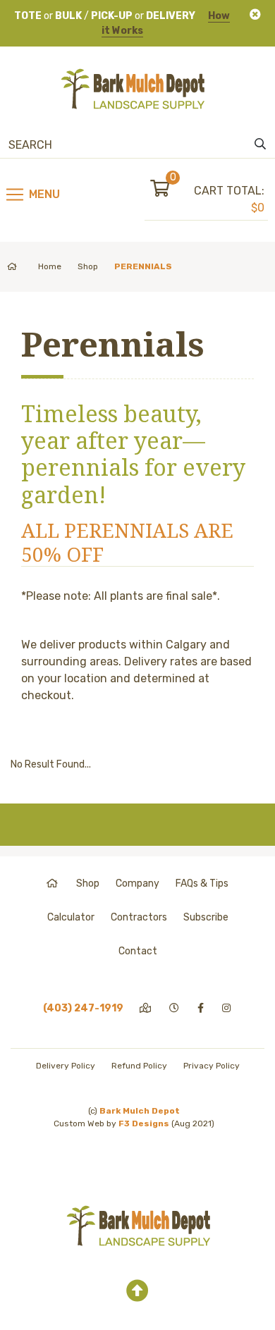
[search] (260, 144)
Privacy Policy (211, 1066)
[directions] (146, 1008)
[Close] (255, 14)
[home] (53, 883)
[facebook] (201, 1008)
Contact (137, 951)
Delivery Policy (65, 1066)
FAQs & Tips (202, 883)
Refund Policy (139, 1066)
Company (137, 883)
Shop (88, 266)
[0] (172, 190)
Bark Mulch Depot (139, 1111)
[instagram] (227, 1008)
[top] (137, 1291)
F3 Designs (143, 1123)
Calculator (70, 917)
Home (49, 266)
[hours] (175, 1008)
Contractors (139, 917)
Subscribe (205, 917)
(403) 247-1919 (83, 1008)
